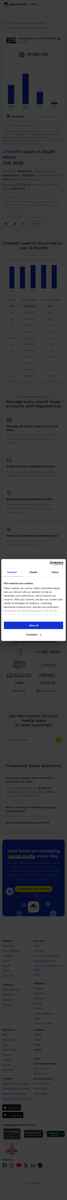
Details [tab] (33, 572)
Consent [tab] (12, 572)
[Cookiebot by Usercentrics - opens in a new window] (49, 563)
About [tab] (55, 572)
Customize (32, 634)
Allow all (33, 625)
